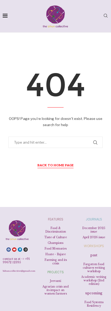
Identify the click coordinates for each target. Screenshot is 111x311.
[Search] (105, 16)
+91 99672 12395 (16, 260)
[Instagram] (25, 249)
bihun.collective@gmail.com (19, 270)
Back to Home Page (55, 165)
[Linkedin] (20, 249)
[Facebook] (8, 249)
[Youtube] (14, 249)
